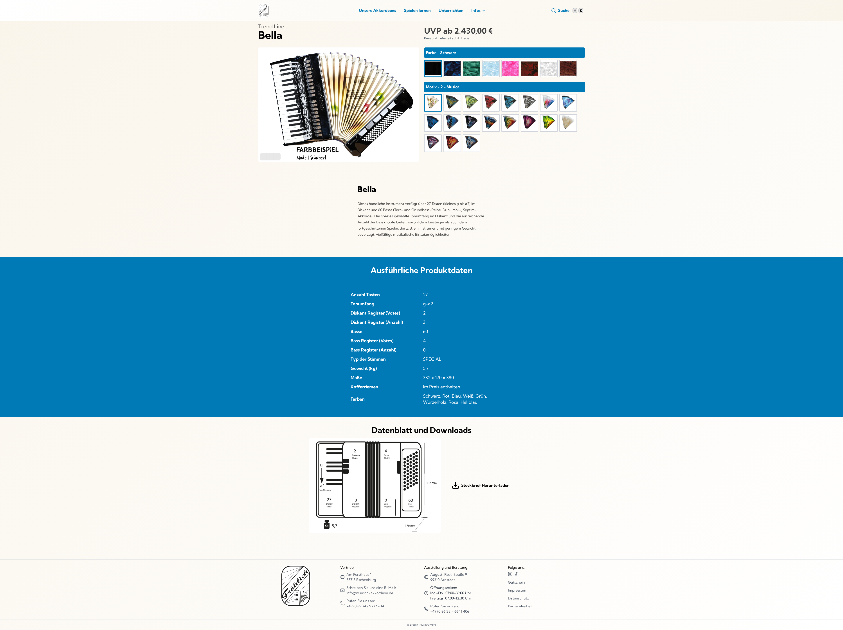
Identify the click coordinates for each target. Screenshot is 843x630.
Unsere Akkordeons (377, 10)
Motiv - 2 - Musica (442, 86)
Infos (476, 10)
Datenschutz (518, 598)
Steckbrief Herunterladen (485, 485)
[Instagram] (510, 574)
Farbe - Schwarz (441, 52)
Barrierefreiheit (520, 606)
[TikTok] (516, 574)
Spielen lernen (417, 10)
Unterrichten (451, 10)
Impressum (517, 590)
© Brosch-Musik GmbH (421, 624)
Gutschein (516, 582)
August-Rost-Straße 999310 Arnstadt (448, 577)
